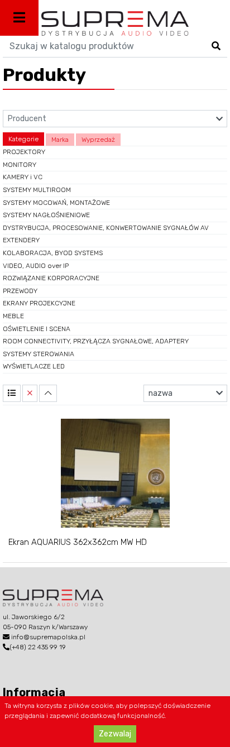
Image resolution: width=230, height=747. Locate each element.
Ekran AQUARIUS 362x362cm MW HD (77, 542)
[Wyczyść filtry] (29, 393)
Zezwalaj (115, 734)
